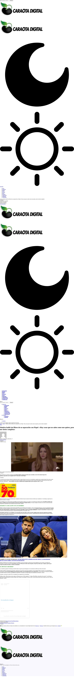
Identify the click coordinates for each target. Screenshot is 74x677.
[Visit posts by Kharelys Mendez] (3, 437)
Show (4, 423)
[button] (2, 203)
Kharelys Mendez (3, 439)
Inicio (1, 423)
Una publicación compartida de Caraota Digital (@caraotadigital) (15, 616)
